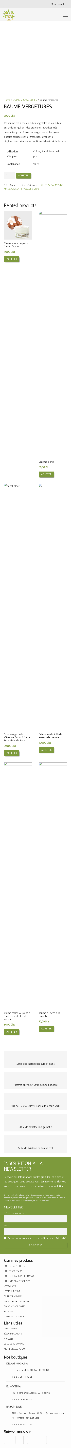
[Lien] (9, 15)
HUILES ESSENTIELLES (14, 1266)
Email (6, 1225)
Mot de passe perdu (14, 1349)
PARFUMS (8, 1311)
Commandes (10, 1328)
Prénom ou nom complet (16, 1213)
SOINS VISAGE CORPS (25, 99)
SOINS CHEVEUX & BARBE (16, 1301)
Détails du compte (14, 1344)
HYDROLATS (10, 1286)
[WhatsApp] (26, 4)
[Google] (19, 4)
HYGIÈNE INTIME (12, 1291)
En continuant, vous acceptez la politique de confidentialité (36, 1238)
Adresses (8, 1339)
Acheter (23, 175)
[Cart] (51, 14)
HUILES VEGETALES (13, 1271)
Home (7, 99)
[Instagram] (13, 4)
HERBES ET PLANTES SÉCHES (17, 1281)
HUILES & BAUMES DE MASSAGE (20, 1276)
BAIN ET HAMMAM (13, 1296)
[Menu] (66, 15)
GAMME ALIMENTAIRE (14, 1316)
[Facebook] (6, 4)
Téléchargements (13, 1334)
